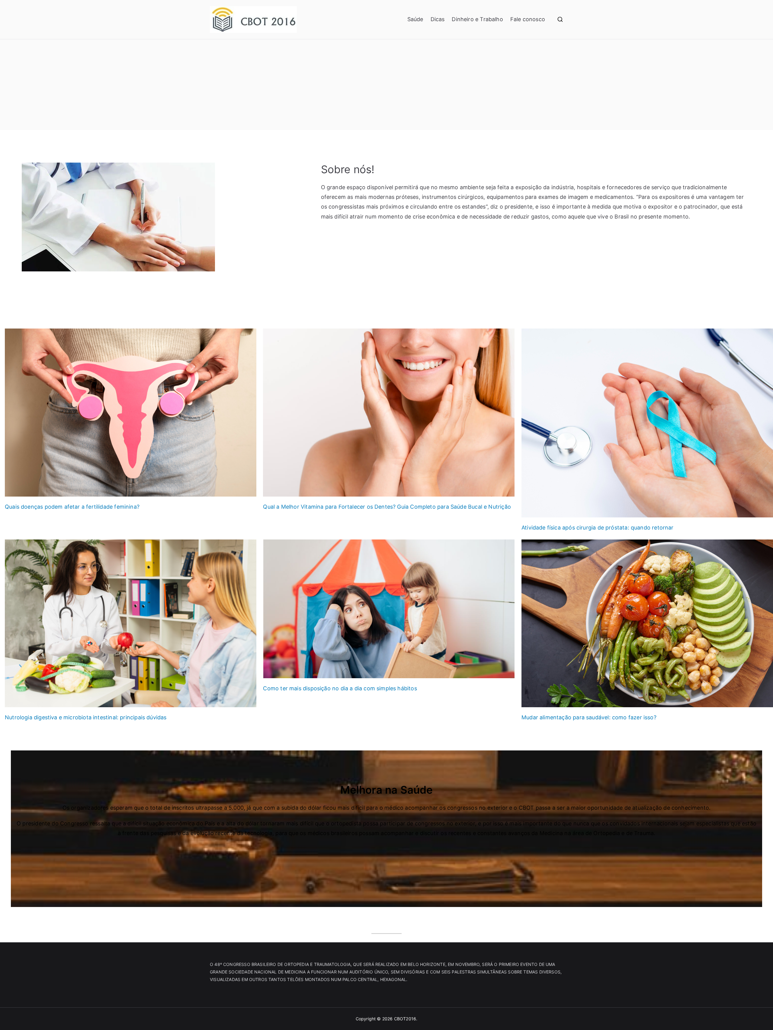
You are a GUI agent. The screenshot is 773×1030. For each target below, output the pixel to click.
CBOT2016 (405, 1018)
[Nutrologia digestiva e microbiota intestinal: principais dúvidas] (130, 623)
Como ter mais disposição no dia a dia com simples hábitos (340, 688)
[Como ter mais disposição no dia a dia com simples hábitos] (389, 609)
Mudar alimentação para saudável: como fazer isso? (588, 717)
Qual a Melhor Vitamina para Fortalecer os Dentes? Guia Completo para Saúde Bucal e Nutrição (387, 507)
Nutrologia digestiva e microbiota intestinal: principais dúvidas (86, 717)
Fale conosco (527, 19)
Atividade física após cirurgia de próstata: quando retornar (597, 527)
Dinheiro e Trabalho (477, 19)
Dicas (438, 19)
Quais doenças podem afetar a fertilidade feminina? (72, 507)
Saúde (415, 19)
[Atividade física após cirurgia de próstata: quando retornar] (647, 423)
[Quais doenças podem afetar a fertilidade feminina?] (130, 413)
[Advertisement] (386, 84)
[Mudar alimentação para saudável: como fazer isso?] (647, 623)
